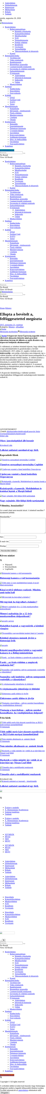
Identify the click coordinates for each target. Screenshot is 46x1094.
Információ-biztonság (23, 78)
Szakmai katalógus (12, 812)
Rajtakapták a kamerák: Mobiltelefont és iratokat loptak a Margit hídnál (21, 489)
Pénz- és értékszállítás (18, 139)
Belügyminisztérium (17, 29)
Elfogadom (5, 1093)
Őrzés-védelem (15, 113)
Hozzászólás (5, 517)
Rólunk (8, 12)
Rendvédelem (10, 27)
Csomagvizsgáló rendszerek (20, 67)
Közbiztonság (10, 122)
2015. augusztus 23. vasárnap (11, 325)
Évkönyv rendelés (12, 808)
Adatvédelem (10, 3)
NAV (17, 38)
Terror (12, 104)
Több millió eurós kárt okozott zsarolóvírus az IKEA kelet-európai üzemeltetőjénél (22, 733)
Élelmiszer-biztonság (18, 128)
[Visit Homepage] (6, 23)
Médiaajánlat (10, 10)
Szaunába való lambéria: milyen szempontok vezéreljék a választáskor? (22, 678)
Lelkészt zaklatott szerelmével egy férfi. (19, 786)
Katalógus (9, 146)
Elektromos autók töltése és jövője (17, 698)
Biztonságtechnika (12, 56)
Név (1, 537)
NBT (7, 839)
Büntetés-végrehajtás (23, 31)
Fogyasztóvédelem (17, 144)
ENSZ (12, 98)
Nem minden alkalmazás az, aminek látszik (21, 746)
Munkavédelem (16, 84)
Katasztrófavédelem (22, 34)
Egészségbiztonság (17, 71)
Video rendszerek (16, 60)
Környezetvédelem (17, 135)
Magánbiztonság (11, 106)
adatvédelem (23, 1090)
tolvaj (15, 434)
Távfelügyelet (15, 58)
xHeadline (20, 327)
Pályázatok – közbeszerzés (20, 111)
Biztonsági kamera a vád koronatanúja (20, 578)
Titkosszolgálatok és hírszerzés (26, 51)
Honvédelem (15, 91)
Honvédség (9, 897)
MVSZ (7, 837)
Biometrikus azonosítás (19, 64)
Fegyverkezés (15, 93)
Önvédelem (14, 142)
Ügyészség (19, 47)
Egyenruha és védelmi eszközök (22, 69)
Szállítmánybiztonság (18, 137)
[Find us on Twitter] (1, 21)
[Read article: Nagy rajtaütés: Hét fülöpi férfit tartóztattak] (23, 496)
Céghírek (13, 117)
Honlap (3, 546)
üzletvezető (21, 434)
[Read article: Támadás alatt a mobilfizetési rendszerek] (23, 767)
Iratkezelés (19, 80)
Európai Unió (15, 100)
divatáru (24, 431)
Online (17, 82)
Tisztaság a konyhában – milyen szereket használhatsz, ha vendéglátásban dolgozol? (21, 711)
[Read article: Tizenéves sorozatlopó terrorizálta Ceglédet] (23, 460)
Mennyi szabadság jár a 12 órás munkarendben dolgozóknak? (16, 615)
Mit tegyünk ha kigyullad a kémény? (18, 602)
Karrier (12, 53)
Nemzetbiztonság (21, 40)
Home (2, 308)
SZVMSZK (9, 834)
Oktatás (13, 120)
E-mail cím (4, 541)
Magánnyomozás (16, 115)
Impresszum (9, 7)
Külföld (8, 95)
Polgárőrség (14, 109)
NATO (12, 102)
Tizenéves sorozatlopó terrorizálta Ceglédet (21, 464)
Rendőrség (19, 45)
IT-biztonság (15, 73)
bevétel (18, 431)
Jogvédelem (14, 133)
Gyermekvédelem (17, 131)
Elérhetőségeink (11, 5)
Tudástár (8, 14)
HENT (7, 841)
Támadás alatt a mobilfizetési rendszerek (20, 774)
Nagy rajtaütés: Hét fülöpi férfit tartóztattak (22, 500)
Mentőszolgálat (20, 36)
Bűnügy (8, 308)
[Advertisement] (23, 404)
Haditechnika (15, 89)
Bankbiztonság (15, 62)
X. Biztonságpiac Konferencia (16, 810)
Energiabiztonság (16, 126)
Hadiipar (8, 87)
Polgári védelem (21, 42)
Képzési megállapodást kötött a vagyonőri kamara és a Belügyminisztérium (21, 651)
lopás (10, 434)
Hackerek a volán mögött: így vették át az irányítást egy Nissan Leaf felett (21, 761)
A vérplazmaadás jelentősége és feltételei (20, 689)
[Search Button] (24, 153)
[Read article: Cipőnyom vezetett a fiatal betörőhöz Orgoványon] (23, 469)
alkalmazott (11, 431)
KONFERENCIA (7, 150)
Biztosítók (14, 124)
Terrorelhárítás (20, 49)
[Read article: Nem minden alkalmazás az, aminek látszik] (23, 739)
